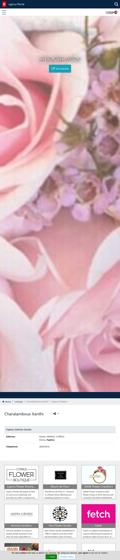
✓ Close (51, 556)
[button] (53, 389)
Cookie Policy (67, 556)
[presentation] (5, 206)
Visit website (62, 68)
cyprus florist (16, 4)
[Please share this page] (56, 413)
